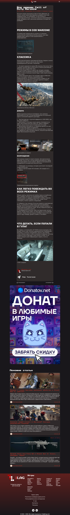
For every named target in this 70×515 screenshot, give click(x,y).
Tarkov (58, 482)
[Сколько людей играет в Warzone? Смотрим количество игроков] (35, 420)
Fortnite (48, 481)
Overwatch (49, 485)
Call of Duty (39, 480)
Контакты (35, 503)
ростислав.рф (16, 485)
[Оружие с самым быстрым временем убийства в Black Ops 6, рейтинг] (35, 388)
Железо (29, 491)
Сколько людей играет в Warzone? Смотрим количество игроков (30, 422)
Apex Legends (48, 483)
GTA (57, 481)
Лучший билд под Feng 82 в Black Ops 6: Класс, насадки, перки (33, 454)
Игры (28, 489)
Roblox (39, 478)
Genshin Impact (58, 479)
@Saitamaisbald (17, 465)
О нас (35, 501)
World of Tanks (29, 483)
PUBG (29, 480)
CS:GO (29, 481)
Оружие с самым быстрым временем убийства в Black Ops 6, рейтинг (34, 391)
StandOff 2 (30, 478)
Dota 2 (39, 482)
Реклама (35, 505)
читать (56, 465)
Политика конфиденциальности (35, 496)
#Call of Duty (55, 374)
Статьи (29, 488)
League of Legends (49, 479)
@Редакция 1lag (26, 269)
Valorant (39, 484)
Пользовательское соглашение (35, 499)
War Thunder (58, 484)
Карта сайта (35, 494)
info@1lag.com (45, 514)
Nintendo (30, 487)
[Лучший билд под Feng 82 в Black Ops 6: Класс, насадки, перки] (35, 451)
